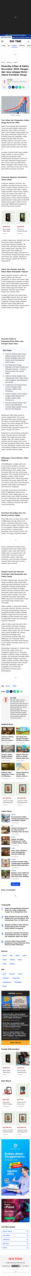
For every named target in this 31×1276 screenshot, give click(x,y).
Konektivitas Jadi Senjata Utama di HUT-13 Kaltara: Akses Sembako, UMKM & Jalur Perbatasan (16, 388)
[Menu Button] (2, 41)
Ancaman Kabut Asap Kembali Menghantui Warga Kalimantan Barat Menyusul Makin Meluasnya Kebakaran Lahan (17, 943)
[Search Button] (28, 41)
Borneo (8, 686)
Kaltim (14, 686)
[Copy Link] (23, 87)
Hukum (13, 814)
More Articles (15, 1043)
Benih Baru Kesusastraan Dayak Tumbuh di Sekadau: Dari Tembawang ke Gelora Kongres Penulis (15, 1025)
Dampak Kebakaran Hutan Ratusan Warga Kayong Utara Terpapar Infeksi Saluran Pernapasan (16, 926)
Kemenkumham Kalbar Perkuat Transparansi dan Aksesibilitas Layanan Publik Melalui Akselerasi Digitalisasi (20, 818)
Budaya (13, 837)
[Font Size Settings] (4, 87)
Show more (15, 884)
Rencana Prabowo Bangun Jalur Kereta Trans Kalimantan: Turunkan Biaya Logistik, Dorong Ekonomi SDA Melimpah (16, 406)
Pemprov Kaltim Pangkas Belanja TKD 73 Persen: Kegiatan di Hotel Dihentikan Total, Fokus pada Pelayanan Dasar (7, 756)
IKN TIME (15, 41)
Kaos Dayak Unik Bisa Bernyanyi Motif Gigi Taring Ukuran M (8, 801)
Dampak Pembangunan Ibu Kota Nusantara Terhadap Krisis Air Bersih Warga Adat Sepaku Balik (20, 830)
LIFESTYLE (22, 45)
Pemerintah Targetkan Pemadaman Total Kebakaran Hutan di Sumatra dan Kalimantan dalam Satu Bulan (17, 934)
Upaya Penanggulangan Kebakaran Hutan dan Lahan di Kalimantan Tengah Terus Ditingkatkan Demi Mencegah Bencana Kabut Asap (17, 910)
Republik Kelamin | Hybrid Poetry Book (8, 230)
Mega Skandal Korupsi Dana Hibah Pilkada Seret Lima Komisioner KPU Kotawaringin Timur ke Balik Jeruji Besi (17, 918)
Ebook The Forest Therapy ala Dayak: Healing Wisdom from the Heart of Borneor (22, 1103)
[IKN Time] (15, 1260)
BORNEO (14, 45)
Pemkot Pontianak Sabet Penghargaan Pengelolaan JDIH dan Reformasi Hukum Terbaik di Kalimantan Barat (20, 863)
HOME (3, 45)
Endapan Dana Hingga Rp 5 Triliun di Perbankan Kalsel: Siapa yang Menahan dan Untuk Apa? (7, 774)
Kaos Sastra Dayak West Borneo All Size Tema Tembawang (22, 1131)
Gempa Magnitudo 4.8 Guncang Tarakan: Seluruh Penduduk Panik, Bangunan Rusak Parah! (22, 774)
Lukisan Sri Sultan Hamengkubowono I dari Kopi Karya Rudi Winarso (22, 801)
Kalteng (13, 870)
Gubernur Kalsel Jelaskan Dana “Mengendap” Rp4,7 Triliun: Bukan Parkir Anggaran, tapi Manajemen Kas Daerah (16, 379)
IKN (9, 45)
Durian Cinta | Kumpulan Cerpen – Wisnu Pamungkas (22, 230)
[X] (13, 87)
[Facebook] (9, 87)
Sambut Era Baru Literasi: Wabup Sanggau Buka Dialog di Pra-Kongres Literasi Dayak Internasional (16, 397)
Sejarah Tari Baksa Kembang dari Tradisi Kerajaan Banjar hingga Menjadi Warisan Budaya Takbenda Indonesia (19, 841)
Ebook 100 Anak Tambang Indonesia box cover (7, 1103)
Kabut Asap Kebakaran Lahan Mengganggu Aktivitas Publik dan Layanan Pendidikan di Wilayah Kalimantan (19, 852)
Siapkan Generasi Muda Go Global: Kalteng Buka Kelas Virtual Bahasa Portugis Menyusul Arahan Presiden (22, 756)
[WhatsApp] (20, 87)
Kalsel (13, 848)
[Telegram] (16, 87)
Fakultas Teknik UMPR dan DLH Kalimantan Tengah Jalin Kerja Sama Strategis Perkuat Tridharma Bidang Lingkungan (20, 874)
